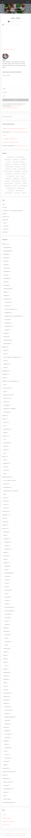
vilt (4, 473)
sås (4, 795)
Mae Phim (7, 737)
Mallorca (7, 713)
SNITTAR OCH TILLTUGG (8, 771)
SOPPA (4, 775)
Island (4, 658)
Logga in (4, 814)
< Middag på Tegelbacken (9, 49)
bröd (4, 353)
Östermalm (8, 302)
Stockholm (23, 185)
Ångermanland (7, 250)
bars (4, 384)
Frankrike (5, 631)
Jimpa (3, 138)
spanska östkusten (9, 717)
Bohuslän (5, 257)
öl (3, 439)
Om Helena (6, 226)
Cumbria (7, 579)
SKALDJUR (5, 768)
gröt (4, 391)
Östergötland (7, 247)
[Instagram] (28, 2)
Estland (5, 627)
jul (4, 425)
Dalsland (5, 264)
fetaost (17, 166)
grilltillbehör (7, 171)
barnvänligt (20, 157)
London (8, 178)
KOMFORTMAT (6, 477)
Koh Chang (7, 734)
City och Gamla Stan (10, 309)
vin (4, 453)
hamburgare (6, 487)
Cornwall (7, 576)
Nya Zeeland (6, 693)
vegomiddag (8, 192)
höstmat (25, 171)
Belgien (5, 552)
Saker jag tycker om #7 (13, 142)
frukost (7, 169)
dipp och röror (7, 782)
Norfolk (7, 603)
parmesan (16, 178)
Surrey (6, 621)
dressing (7, 164)
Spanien (5, 703)
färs (14, 169)
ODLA (3, 518)
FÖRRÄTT (4, 374)
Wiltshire (7, 624)
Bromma (7, 305)
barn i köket (10, 157)
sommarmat (7, 185)
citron (22, 161)
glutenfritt (22, 169)
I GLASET (4, 436)
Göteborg (6, 268)
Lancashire (7, 597)
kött (23, 173)
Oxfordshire (8, 614)
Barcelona (7, 706)
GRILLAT (4, 415)
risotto (5, 504)
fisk (24, 166)
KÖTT (3, 456)
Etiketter (4, 207)
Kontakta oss (5, 216)
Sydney (7, 545)
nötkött (5, 470)
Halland (5, 281)
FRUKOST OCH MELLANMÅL (9, 381)
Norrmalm (7, 319)
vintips (24, 192)
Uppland (5, 333)
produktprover (16, 181)
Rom (6, 665)
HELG (3, 419)
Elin (12, 21)
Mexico (5, 686)
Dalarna (5, 261)
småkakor (6, 364)
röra (25, 183)
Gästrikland (6, 271)
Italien (5, 662)
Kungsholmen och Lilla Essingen (13, 316)
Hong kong (6, 648)
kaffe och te (6, 398)
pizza (4, 497)
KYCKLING (5, 511)
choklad (15, 161)
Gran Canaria (8, 710)
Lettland (5, 675)
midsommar (6, 429)
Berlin (6, 744)
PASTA (4, 525)
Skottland (6, 699)
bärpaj (5, 350)
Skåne (5, 292)
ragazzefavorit (8, 183)
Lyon (6, 638)
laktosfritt (10, 176)
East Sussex (8, 590)
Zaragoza (7, 723)
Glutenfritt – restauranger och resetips (12, 210)
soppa (16, 185)
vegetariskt (19, 190)
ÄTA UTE (4, 244)
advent (5, 422)
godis (4, 360)
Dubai (5, 559)
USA (4, 751)
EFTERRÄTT (5, 371)
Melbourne (7, 542)
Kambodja (6, 672)
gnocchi (5, 483)
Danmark (5, 555)
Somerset (7, 617)
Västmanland (6, 343)
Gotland (5, 275)
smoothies (6, 412)
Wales (5, 764)
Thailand (5, 727)
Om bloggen (5, 219)
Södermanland (7, 288)
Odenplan (7, 323)
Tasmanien (7, 549)
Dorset (6, 586)
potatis (7, 181)
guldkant (17, 171)
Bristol (6, 569)
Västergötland (7, 340)
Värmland (5, 336)
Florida (6, 754)
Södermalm (8, 326)
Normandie (8, 641)
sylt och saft (6, 799)
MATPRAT (4, 514)
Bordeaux (7, 634)
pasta (23, 178)
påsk (24, 181)
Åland (4, 535)
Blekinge (5, 254)
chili (8, 161)
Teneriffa (7, 720)
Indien (5, 651)
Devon (6, 583)
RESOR (4, 528)
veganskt (11, 190)
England (23, 164)
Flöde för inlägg (6, 818)
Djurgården (8, 312)
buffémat (23, 159)
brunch (15, 159)
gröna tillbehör (7, 788)
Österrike (6, 531)
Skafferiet (5, 232)
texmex (5, 508)
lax (17, 176)
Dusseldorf (7, 747)
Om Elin (5, 222)
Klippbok (4, 213)
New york (7, 758)
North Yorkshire (9, 607)
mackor (5, 401)
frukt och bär (6, 388)
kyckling (16, 173)
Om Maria (5, 229)
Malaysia (5, 679)
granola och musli (8, 394)
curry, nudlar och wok (9, 480)
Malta (4, 682)
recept (18, 183)
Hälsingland (6, 278)
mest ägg (5, 405)
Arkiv (3, 204)
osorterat (4, 521)
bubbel (5, 446)
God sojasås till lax (12, 138)
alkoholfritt (6, 442)
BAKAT (4, 347)
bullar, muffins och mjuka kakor (11, 357)
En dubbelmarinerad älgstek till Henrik (17, 128)
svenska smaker (10, 188)
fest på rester (9, 166)
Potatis (5, 501)
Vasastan (7, 329)
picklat (5, 792)
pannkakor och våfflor (9, 408)
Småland (5, 295)
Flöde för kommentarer (8, 821)
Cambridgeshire (9, 573)
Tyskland (5, 741)
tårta (4, 367)
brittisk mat (8, 159)
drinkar (5, 449)
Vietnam (17, 192)
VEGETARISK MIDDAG (8, 802)
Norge (5, 689)
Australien (6, 538)
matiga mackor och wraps (10, 490)
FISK (3, 377)
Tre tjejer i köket (15, 7)
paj (4, 494)
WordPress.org (6, 825)
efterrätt (15, 164)
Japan (5, 669)
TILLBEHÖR (5, 778)
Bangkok (7, 730)
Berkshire (7, 566)
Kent (6, 593)
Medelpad (6, 285)
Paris (6, 645)
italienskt (9, 173)
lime (22, 176)
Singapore (6, 696)
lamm (4, 466)
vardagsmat (21, 188)
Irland (4, 655)
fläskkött (5, 463)
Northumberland (9, 610)
